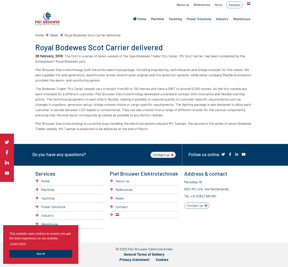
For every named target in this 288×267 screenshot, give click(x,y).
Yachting (175, 19)
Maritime (157, 19)
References (202, 4)
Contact (234, 5)
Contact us (161, 155)
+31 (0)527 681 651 (203, 196)
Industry (222, 19)
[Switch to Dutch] (249, 3)
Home (142, 19)
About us (183, 4)
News (218, 4)
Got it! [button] (41, 253)
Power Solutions (199, 19)
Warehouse (241, 19)
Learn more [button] (18, 243)
